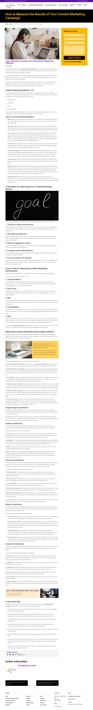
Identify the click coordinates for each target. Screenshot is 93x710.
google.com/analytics (41, 364)
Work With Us (43, 700)
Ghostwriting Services (51, 5)
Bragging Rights (29, 702)
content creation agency (19, 325)
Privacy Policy (43, 704)
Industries (72, 5)
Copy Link (22, 654)
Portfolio (79, 5)
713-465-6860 (75, 62)
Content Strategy (63, 5)
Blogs (11, 24)
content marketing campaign (28, 69)
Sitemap (42, 702)
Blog (41, 696)
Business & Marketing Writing (36, 5)
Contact (85, 5)
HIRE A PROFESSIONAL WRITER (14, 594)
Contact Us (42, 698)
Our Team (28, 700)
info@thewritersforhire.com (74, 696)
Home (18, 5)
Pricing (27, 704)
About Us (24, 5)
